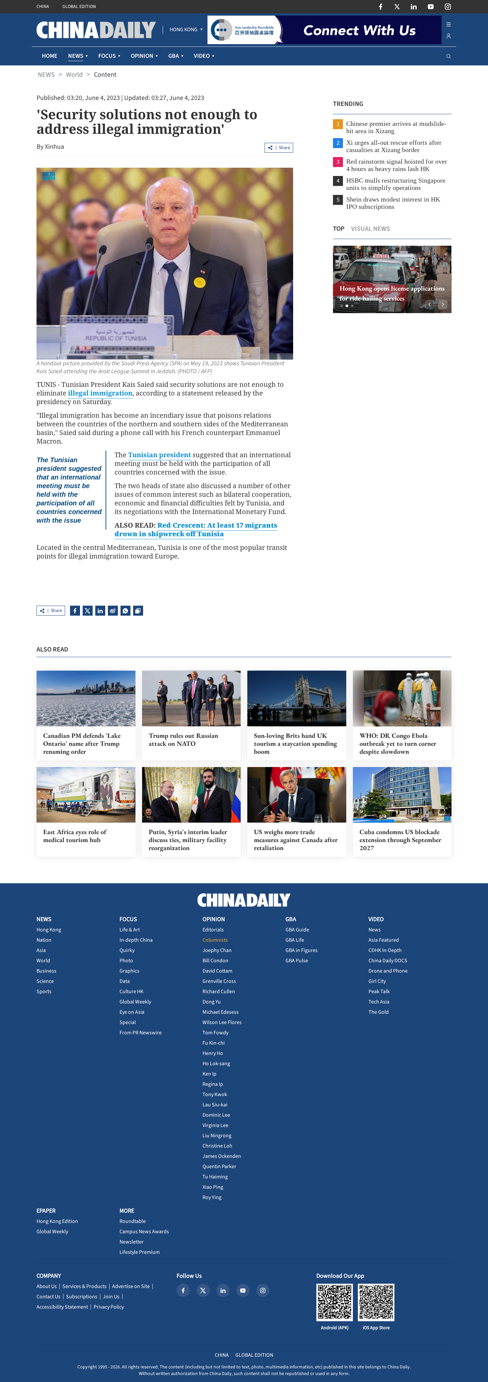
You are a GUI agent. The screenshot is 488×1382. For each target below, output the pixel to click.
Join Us (111, 1296)
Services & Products (84, 1286)
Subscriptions (81, 1296)
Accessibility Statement (62, 1307)
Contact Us (48, 1296)
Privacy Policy (109, 1307)
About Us (47, 1286)
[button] (341, 305)
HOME (49, 56)
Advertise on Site (131, 1286)
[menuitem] (183, 30)
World (74, 74)
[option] (392, 279)
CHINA (43, 6)
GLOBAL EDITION (79, 6)
